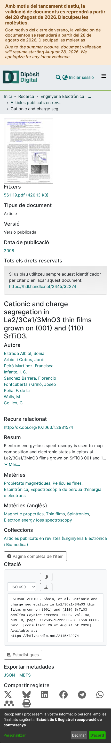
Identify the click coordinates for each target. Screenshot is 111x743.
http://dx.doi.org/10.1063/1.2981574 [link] (38, 427)
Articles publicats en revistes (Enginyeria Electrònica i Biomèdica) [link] (36, 102)
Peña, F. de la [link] (17, 390)
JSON (9, 675)
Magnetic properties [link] (24, 513)
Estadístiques (25, 654)
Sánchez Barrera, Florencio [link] (30, 378)
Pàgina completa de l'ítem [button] (37, 556)
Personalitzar (15, 735)
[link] (55, 195)
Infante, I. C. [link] (15, 371)
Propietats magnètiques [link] (27, 483)
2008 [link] (9, 250)
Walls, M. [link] (12, 396)
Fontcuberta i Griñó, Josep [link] (30, 384)
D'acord (97, 735)
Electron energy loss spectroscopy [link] (38, 520)
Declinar (79, 735)
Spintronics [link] (78, 513)
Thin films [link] (55, 513)
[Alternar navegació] (104, 77)
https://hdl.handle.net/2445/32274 (42, 286)
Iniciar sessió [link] (81, 77)
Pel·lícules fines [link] (67, 483)
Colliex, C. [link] (14, 402)
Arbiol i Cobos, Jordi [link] (24, 359)
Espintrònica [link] (16, 489)
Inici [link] (8, 96)
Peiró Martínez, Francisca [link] (28, 365)
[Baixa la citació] (46, 587)
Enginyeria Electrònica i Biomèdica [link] (66, 96)
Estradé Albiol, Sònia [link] (24, 353)
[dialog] (55, 726)
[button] (58, 77)
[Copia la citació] (46, 577)
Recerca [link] (26, 96)
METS (25, 675)
